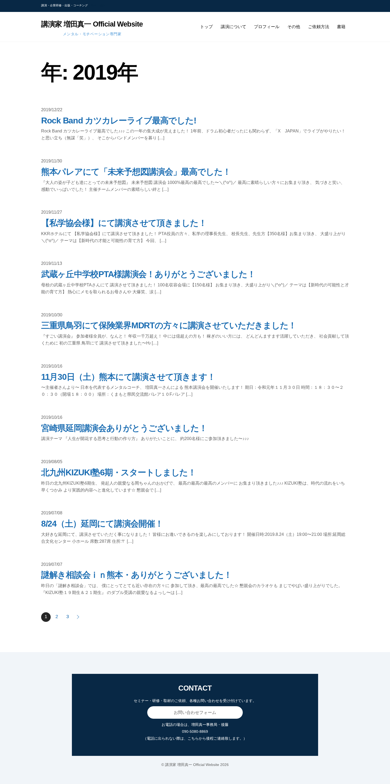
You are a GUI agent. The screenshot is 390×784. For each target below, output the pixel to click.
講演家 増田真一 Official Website (192, 765)
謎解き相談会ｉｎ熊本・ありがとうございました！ (136, 575)
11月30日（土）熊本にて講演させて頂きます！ (128, 377)
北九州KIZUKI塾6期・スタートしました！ (118, 472)
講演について (233, 26)
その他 (293, 26)
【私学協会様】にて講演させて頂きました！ (123, 223)
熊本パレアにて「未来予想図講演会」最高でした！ (136, 171)
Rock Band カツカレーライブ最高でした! (118, 120)
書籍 (341, 26)
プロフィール (266, 26)
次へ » (78, 617)
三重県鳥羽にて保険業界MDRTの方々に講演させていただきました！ (168, 325)
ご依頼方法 (318, 26)
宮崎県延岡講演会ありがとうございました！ (124, 428)
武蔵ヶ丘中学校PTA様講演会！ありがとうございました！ (148, 274)
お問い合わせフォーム (195, 712)
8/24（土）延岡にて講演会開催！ (102, 523)
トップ (206, 26)
